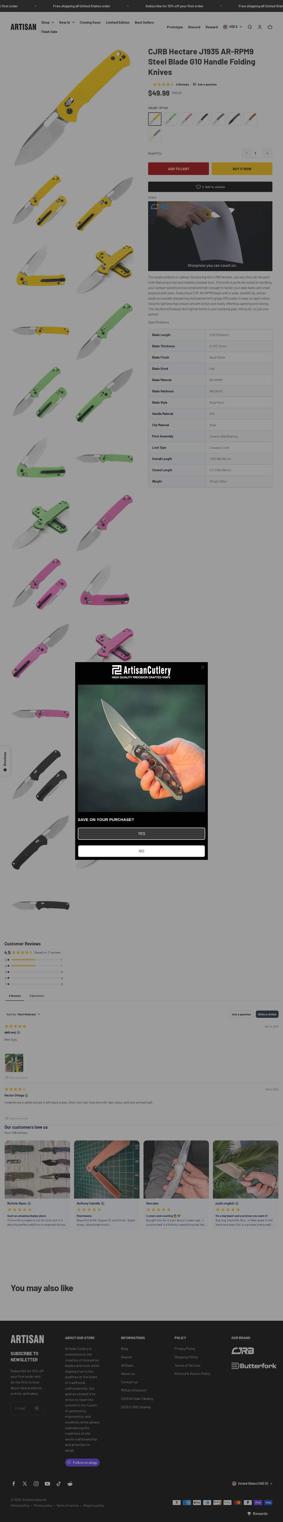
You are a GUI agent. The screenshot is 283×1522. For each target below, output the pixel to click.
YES (141, 834)
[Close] (202, 667)
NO (141, 851)
